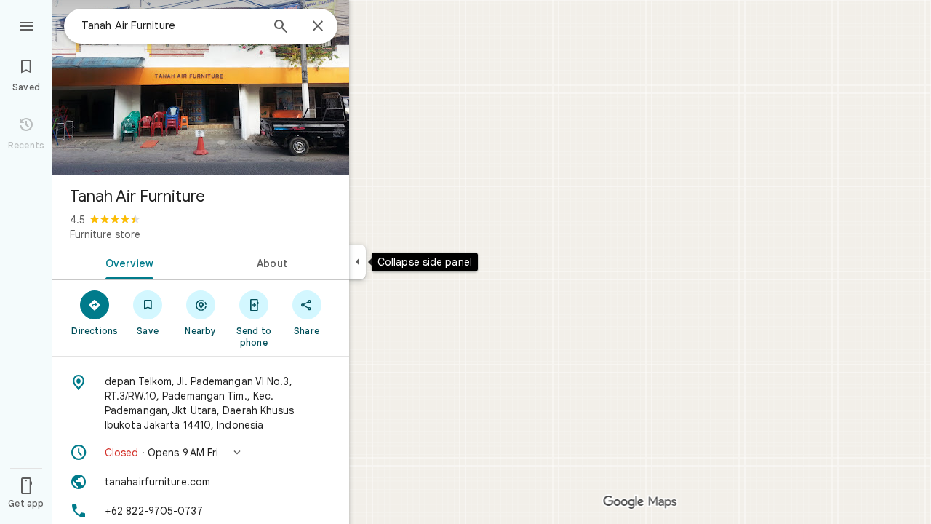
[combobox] (170, 25)
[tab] (126, 262)
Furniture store (105, 234)
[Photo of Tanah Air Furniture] (200, 87)
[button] (200, 452)
